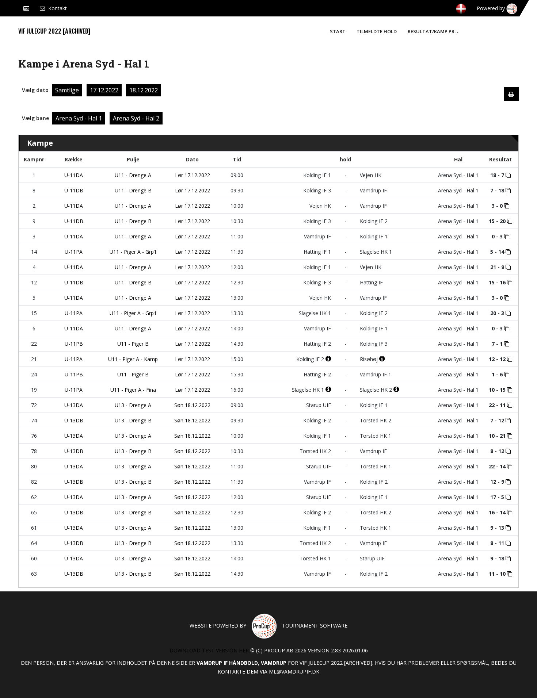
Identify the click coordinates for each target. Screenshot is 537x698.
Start (338, 31)
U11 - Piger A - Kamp (133, 359)
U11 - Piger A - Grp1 (133, 251)
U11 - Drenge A (133, 175)
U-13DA (73, 405)
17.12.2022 (104, 90)
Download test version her (209, 650)
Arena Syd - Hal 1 (79, 118)
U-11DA (73, 175)
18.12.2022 (143, 90)
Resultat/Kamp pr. (432, 31)
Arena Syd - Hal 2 (136, 118)
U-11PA (74, 251)
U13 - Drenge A (133, 405)
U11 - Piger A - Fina (133, 389)
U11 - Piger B (133, 343)
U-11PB (74, 343)
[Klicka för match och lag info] (508, 175)
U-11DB (73, 190)
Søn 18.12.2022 (192, 405)
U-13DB (73, 420)
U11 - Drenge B (133, 190)
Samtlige (67, 90)
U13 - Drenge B (133, 420)
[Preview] (511, 94)
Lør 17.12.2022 (192, 175)
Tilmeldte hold (377, 31)
